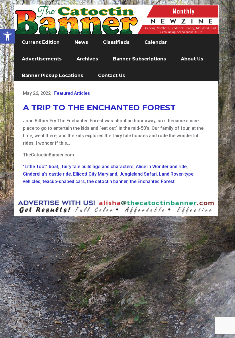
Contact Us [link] (111, 75)
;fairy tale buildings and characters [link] (97, 166)
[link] (7, 36)
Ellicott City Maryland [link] (95, 174)
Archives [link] (87, 59)
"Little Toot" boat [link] (40, 166)
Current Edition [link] (41, 42)
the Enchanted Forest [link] (152, 181)
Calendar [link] (155, 42)
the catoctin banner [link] (107, 181)
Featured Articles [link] (72, 93)
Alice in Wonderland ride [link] (161, 166)
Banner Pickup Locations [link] (52, 75)
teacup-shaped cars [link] (64, 181)
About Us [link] (192, 59)
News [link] (81, 42)
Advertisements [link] (42, 59)
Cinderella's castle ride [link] (47, 174)
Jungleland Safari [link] (138, 174)
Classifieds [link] (116, 42)
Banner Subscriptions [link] (139, 59)
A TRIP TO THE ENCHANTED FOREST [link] (99, 107)
